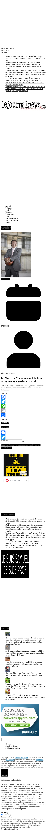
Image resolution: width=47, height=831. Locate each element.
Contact (8, 744)
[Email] (23, 410)
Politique (8, 208)
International (9, 214)
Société (8, 210)
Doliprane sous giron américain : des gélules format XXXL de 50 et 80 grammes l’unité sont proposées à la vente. (25, 58)
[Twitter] (23, 401)
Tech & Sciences (11, 218)
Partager (4, 419)
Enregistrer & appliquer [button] (9, 829)
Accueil (8, 206)
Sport (7, 216)
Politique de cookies (12, 748)
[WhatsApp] (23, 406)
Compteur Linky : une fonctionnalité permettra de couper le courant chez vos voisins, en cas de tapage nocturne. (24, 675)
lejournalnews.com (7, 373)
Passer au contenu (7, 48)
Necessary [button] (4, 813)
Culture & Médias (11, 220)
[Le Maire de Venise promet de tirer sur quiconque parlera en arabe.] (16, 277)
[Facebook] (23, 397)
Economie (9, 212)
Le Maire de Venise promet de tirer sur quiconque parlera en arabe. (21, 379)
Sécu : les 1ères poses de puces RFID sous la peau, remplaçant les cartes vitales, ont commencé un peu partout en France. (23, 664)
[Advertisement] (23, 24)
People (7, 222)
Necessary (7, 815)
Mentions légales (11, 746)
